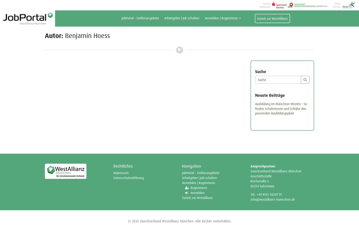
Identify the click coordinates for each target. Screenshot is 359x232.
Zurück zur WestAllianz (272, 18)
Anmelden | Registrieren (221, 18)
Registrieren (199, 188)
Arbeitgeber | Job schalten (181, 18)
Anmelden (198, 193)
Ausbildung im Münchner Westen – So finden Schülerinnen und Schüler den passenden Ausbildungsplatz (281, 108)
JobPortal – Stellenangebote (140, 18)
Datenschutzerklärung (128, 178)
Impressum (121, 173)
